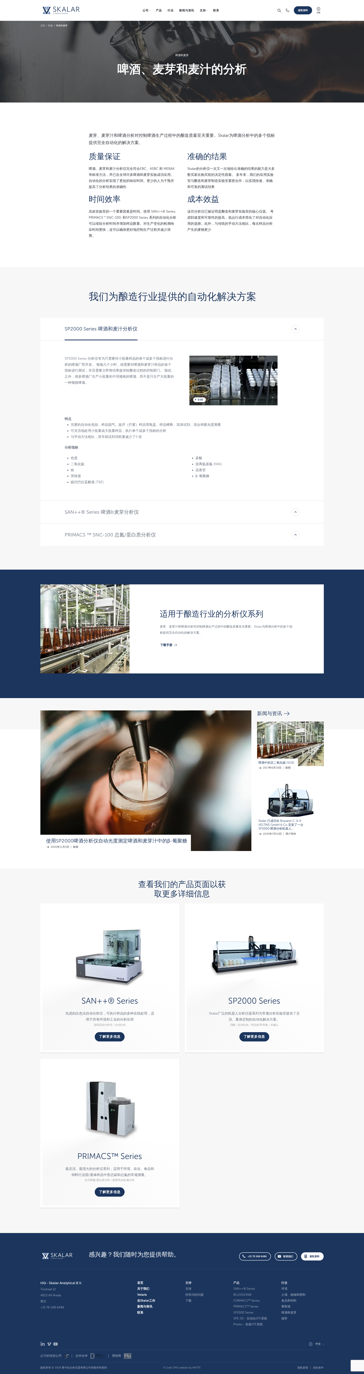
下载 (188, 1300)
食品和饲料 (289, 1300)
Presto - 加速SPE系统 (248, 1324)
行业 (171, 10)
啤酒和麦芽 (61, 25)
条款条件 (318, 1367)
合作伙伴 (81, 1356)
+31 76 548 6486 (257, 1256)
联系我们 (288, 1256)
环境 (284, 1288)
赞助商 (117, 1356)
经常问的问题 (194, 1294)
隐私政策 (302, 1367)
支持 (188, 1288)
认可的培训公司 (51, 1356)
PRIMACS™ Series (245, 1306)
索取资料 (303, 10)
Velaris (142, 1294)
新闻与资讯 (186, 10)
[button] (279, 10)
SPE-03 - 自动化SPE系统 (250, 1318)
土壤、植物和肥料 (293, 1294)
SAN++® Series (244, 1288)
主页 (42, 25)
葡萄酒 (285, 1306)
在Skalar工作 (146, 1300)
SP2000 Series (243, 1312)
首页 (140, 1283)
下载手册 (166, 645)
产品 (159, 10)
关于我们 (143, 1288)
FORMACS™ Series (246, 1300)
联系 (216, 10)
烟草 (284, 1318)
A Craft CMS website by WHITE (182, 1367)
